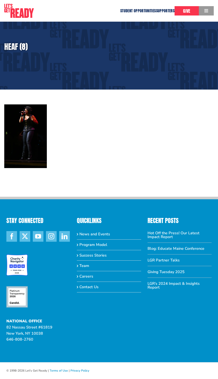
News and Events (94, 234)
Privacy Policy (79, 371)
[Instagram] (51, 236)
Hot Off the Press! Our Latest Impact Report (173, 235)
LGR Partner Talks (164, 260)
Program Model (93, 244)
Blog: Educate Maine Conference (176, 248)
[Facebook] (11, 236)
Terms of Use (59, 371)
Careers (86, 276)
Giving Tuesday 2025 (166, 272)
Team (84, 265)
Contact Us (89, 286)
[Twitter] (25, 236)
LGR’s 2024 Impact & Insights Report (174, 285)
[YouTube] (38, 236)
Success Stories (93, 255)
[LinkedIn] (64, 236)
